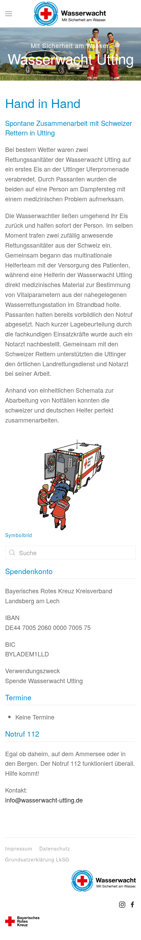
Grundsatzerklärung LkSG (37, 859)
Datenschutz (54, 848)
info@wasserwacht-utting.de (44, 799)
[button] (8, 13)
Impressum (19, 848)
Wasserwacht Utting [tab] (8, 66)
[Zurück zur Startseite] (70, 13)
